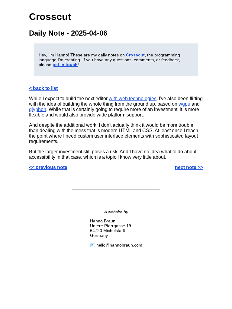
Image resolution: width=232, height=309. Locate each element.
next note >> (189, 167)
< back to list (43, 88)
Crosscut (135, 55)
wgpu (184, 104)
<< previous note (48, 167)
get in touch (65, 64)
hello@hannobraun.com (119, 245)
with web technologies (132, 98)
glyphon (37, 109)
